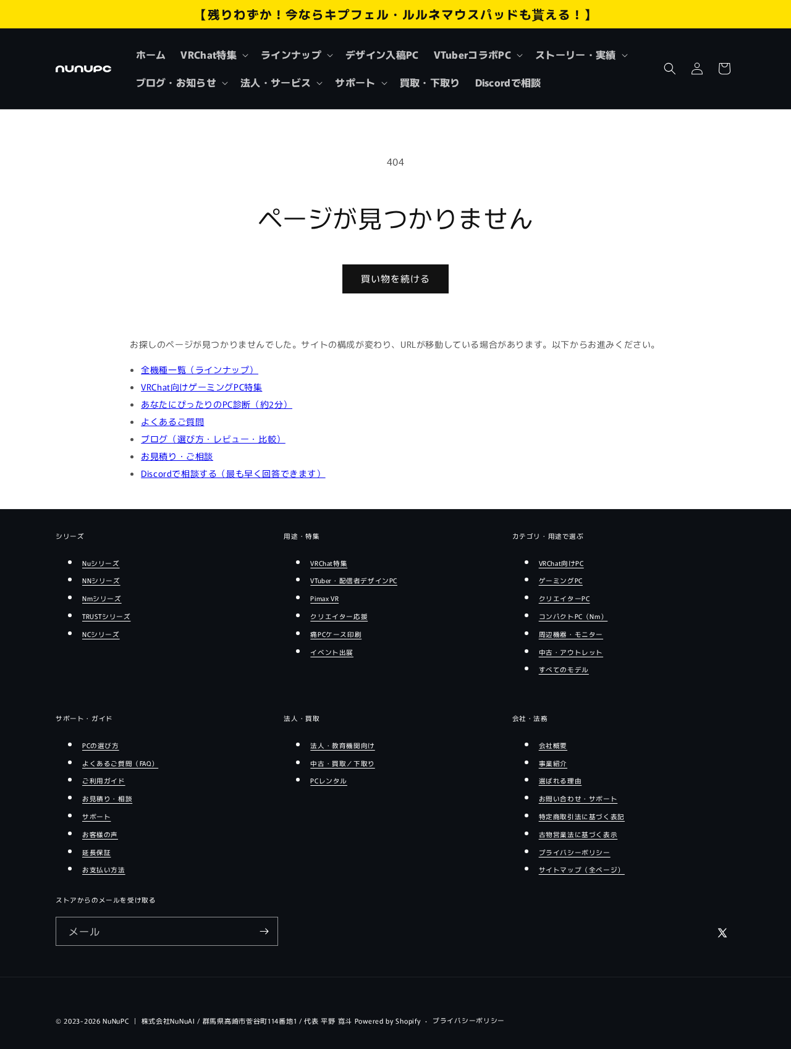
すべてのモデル (564, 669)
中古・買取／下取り (342, 763)
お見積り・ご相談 (177, 456)
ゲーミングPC (561, 580)
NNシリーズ (101, 580)
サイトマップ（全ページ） (582, 869)
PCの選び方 (100, 745)
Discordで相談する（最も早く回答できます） (233, 473)
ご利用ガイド (103, 780)
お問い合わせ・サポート (578, 798)
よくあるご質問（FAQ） (120, 763)
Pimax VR (324, 598)
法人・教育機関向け (342, 745)
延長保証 (96, 852)
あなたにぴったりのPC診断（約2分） (216, 404)
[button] (213, 55)
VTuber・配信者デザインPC (353, 580)
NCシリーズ (101, 634)
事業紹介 (553, 763)
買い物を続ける (395, 278)
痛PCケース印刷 (336, 634)
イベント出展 (331, 652)
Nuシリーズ (101, 563)
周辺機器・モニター (571, 634)
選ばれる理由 (560, 780)
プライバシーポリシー (575, 852)
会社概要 (553, 745)
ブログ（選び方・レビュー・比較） (213, 438)
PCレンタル (328, 780)
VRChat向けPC (561, 563)
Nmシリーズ (102, 598)
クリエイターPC (564, 598)
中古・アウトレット (571, 652)
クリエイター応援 (339, 616)
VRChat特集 (328, 563)
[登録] (263, 931)
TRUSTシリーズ (106, 616)
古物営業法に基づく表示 (578, 834)
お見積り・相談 (107, 798)
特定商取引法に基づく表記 (582, 816)
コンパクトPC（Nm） (573, 616)
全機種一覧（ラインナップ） (199, 369)
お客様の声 (100, 834)
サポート (96, 816)
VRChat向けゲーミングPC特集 (201, 387)
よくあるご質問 (172, 421)
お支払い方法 (103, 869)
